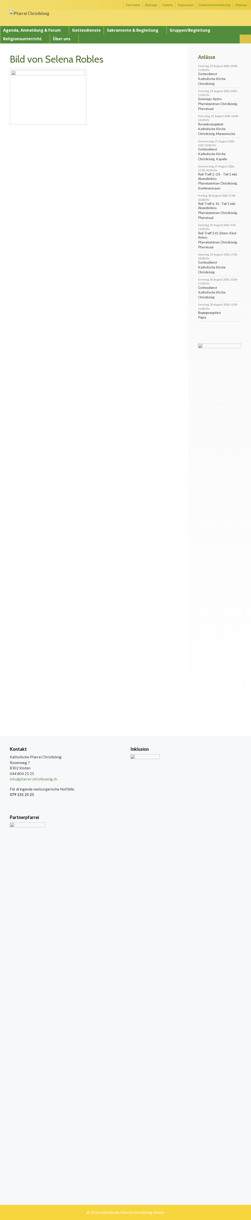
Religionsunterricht (22, 38)
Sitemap (241, 5)
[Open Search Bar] (245, 39)
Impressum (186, 5)
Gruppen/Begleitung (190, 30)
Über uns (61, 38)
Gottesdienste (86, 30)
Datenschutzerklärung (214, 5)
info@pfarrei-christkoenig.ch (33, 779)
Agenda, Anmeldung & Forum (32, 30)
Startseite (133, 5)
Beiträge (151, 5)
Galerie (167, 5)
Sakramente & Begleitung (132, 30)
